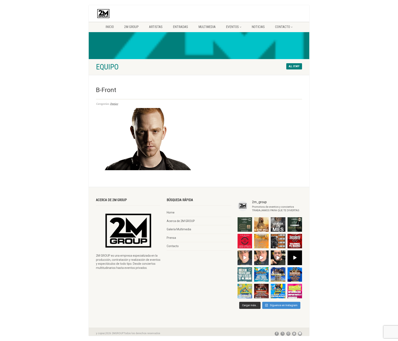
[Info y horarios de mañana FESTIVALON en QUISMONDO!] (261, 241)
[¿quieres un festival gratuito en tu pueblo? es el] (278, 257)
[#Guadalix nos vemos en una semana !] (278, 291)
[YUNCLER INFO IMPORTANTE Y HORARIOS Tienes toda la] (295, 291)
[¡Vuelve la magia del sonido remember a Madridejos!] (295, 274)
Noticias (258, 27)
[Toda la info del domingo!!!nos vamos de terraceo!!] (245, 274)
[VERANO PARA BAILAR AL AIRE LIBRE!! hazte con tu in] (261, 274)
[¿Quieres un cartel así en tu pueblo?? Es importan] (261, 257)
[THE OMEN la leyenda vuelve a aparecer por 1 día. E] (245, 241)
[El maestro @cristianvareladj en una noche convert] (295, 257)
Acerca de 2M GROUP (181, 221)
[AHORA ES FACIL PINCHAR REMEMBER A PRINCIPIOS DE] (261, 224)
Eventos (232, 27)
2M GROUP (131, 27)
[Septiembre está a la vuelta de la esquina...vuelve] (245, 224)
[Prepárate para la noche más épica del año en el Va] (261, 291)
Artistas (156, 27)
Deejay (114, 104)
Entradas (180, 27)
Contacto (282, 27)
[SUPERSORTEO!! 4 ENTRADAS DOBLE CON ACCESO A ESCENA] (278, 241)
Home (171, 212)
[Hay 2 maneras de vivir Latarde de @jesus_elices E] (295, 224)
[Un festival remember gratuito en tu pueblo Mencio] (245, 257)
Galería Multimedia (179, 229)
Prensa (171, 237)
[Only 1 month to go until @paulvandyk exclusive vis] (278, 224)
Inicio (110, 27)
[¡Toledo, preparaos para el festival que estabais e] (278, 274)
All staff (294, 66)
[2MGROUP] (128, 13)
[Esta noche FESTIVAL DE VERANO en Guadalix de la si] (245, 291)
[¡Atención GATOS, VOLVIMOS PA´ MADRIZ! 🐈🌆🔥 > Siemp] (295, 241)
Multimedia (207, 27)
